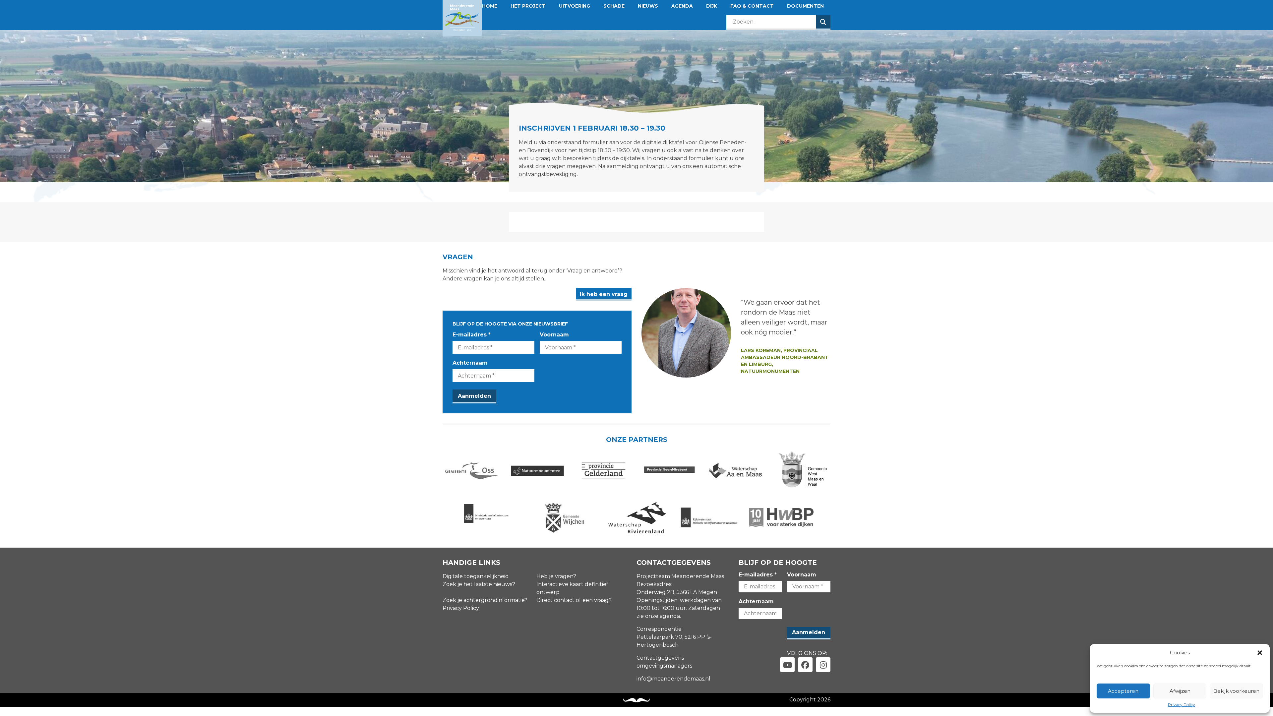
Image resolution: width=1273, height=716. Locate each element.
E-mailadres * (472, 334)
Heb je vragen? (556, 576)
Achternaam (470, 363)
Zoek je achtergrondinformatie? (485, 600)
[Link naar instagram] (823, 664)
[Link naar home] (462, 18)
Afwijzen (1180, 691)
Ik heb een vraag (604, 294)
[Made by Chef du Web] (636, 700)
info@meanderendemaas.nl (673, 679)
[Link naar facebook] (805, 664)
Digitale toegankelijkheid (476, 576)
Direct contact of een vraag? (574, 600)
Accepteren (1123, 691)
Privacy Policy (1181, 704)
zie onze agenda (658, 616)
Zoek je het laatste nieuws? (479, 584)
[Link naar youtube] (787, 664)
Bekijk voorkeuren (1236, 691)
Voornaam (554, 334)
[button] (1259, 652)
